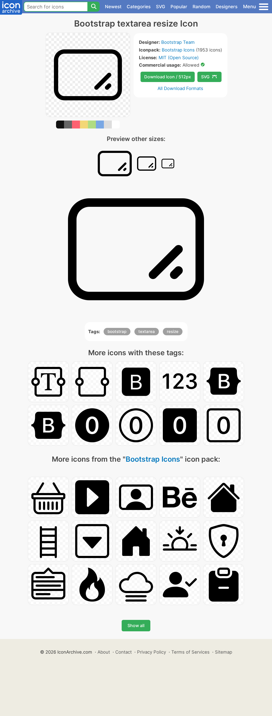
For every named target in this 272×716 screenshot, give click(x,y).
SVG (160, 6)
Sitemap (223, 652)
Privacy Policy (151, 652)
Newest (113, 6)
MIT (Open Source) (179, 57)
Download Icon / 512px (167, 76)
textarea (146, 331)
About (103, 652)
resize (172, 331)
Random (201, 6)
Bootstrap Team (178, 42)
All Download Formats (180, 88)
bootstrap (117, 331)
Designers (226, 6)
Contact (123, 652)
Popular (179, 6)
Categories (139, 6)
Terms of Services (190, 652)
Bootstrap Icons (178, 50)
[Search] (93, 7)
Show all (136, 625)
